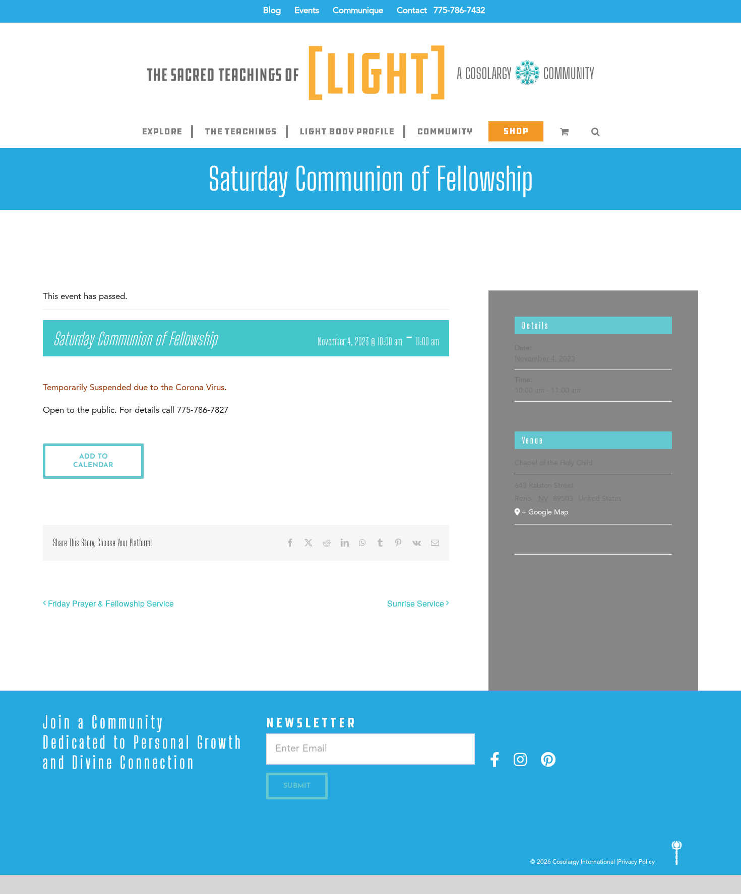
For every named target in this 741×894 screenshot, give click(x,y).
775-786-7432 (459, 11)
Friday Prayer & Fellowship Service (111, 603)
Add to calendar (93, 461)
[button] (595, 131)
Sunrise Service (415, 603)
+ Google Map (545, 512)
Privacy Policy (636, 862)
